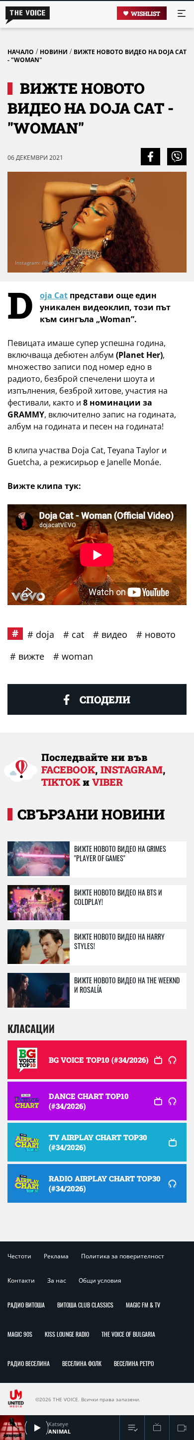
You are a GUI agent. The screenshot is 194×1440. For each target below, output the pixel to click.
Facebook (68, 769)
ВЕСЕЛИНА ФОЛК (81, 1363)
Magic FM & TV (143, 1305)
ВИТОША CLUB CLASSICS (85, 1305)
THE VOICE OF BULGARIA (128, 1334)
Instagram (131, 769)
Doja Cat (54, 295)
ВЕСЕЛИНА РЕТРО (134, 1363)
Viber (107, 781)
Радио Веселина (28, 1363)
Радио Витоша (26, 1305)
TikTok (60, 781)
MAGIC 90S (19, 1334)
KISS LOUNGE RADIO (67, 1334)
